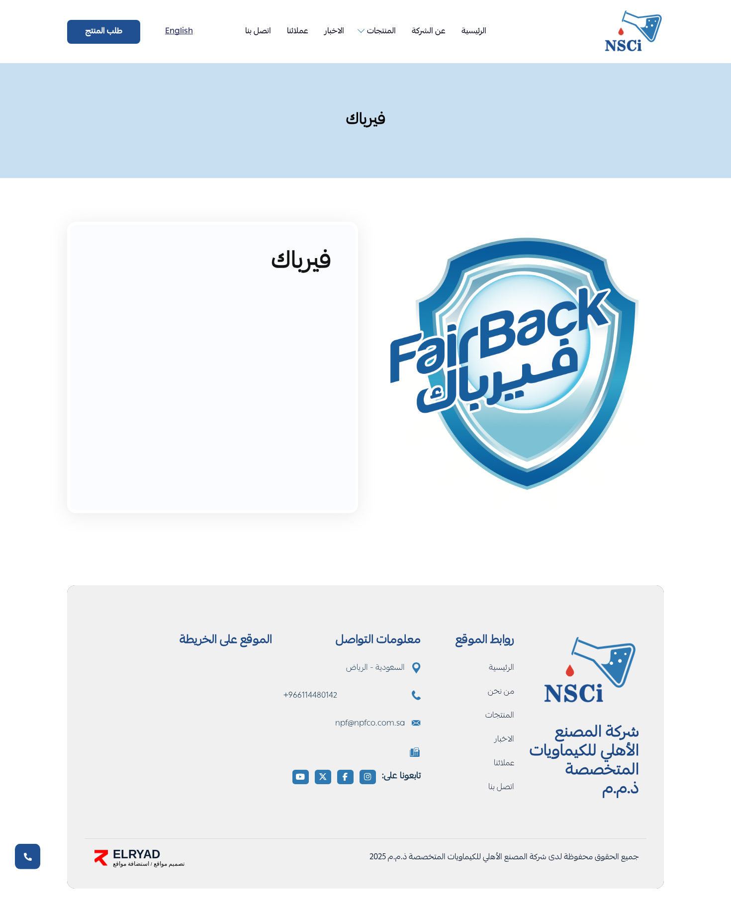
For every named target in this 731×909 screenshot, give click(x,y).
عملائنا (297, 31)
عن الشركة (429, 31)
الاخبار (334, 31)
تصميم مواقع (169, 863)
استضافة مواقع (131, 863)
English (179, 31)
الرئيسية (473, 31)
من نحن (501, 692)
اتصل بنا (258, 31)
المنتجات (381, 31)
